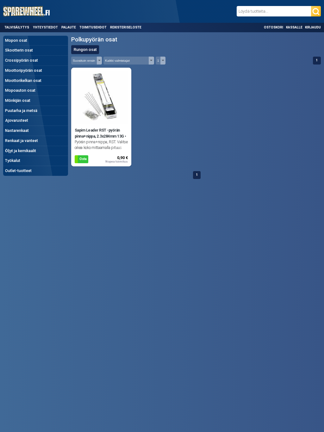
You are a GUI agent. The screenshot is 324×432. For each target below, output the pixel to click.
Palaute (68, 27)
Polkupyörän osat (94, 39)
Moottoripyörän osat (23, 70)
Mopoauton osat (20, 90)
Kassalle (294, 27)
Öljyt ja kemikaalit (20, 151)
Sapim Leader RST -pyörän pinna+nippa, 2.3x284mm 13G (99, 133)
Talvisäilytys (16, 27)
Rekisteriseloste (125, 27)
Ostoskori (273, 27)
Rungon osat (85, 49)
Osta (83, 159)
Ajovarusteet (16, 120)
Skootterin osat (19, 50)
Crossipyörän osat (21, 60)
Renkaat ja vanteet (21, 141)
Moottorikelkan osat (23, 80)
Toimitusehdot (93, 27)
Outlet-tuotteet (18, 171)
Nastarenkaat (17, 130)
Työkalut (12, 160)
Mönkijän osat (17, 100)
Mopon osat (16, 40)
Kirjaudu (313, 27)
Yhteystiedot (45, 27)
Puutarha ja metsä (21, 110)
